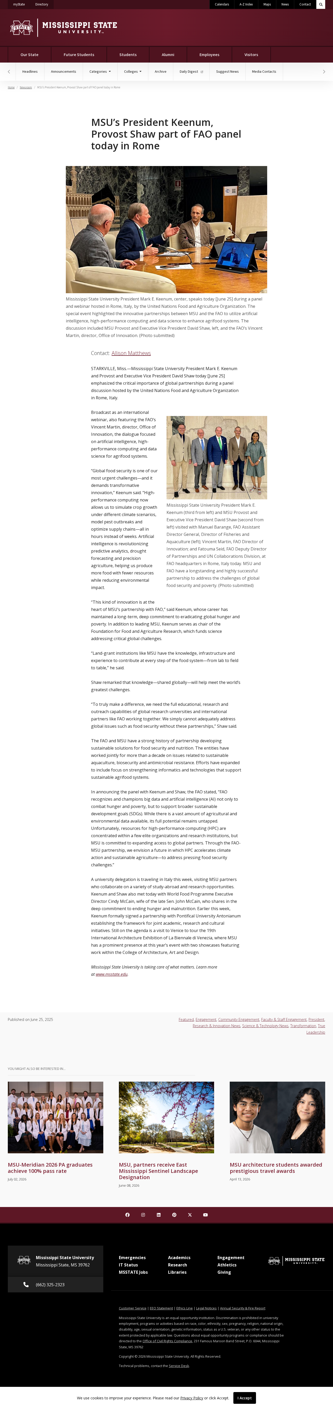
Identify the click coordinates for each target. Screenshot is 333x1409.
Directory (44, 4)
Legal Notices (206, 1308)
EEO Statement (161, 1308)
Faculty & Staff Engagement (284, 1019)
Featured (186, 1019)
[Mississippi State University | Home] (63, 27)
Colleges (131, 71)
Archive (160, 71)
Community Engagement (238, 1019)
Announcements (63, 71)
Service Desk (179, 1365)
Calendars (222, 4)
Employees (209, 55)
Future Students (79, 55)
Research (177, 1265)
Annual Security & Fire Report (242, 1308)
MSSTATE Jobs (133, 1272)
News (285, 4)
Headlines (30, 71)
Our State (30, 55)
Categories (98, 71)
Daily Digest (189, 71)
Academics (179, 1257)
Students (128, 55)
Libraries (177, 1272)
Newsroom (26, 87)
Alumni (168, 55)
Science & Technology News (265, 1025)
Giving (224, 1272)
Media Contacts (264, 71)
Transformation (303, 1025)
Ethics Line (184, 1308)
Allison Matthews (131, 353)
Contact (305, 4)
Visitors (251, 55)
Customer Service (132, 1308)
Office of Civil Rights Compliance (167, 1341)
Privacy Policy (191, 1397)
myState (21, 4)
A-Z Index (246, 4)
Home (11, 87)
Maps (267, 4)
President (316, 1019)
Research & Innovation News (216, 1025)
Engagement (206, 1019)
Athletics (226, 1265)
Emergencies (132, 1257)
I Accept (245, 1397)
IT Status (128, 1265)
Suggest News (227, 71)
